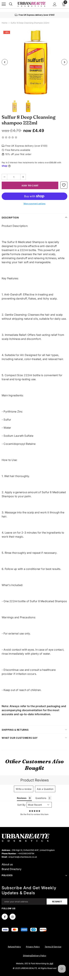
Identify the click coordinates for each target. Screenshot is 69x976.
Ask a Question (45, 788)
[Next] (64, 62)
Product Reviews (34, 780)
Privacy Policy (33, 946)
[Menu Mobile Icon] (4, 4)
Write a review (23, 788)
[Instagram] (13, 917)
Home (4, 23)
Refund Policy (14, 946)
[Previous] (5, 62)
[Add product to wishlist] (63, 185)
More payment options (35, 203)
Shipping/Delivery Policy (34, 955)
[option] (34, 62)
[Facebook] (5, 917)
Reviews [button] (21, 798)
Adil (51, 963)
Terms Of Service (53, 946)
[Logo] (31, 4)
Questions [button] (40, 798)
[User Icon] (54, 4)
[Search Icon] (11, 4)
